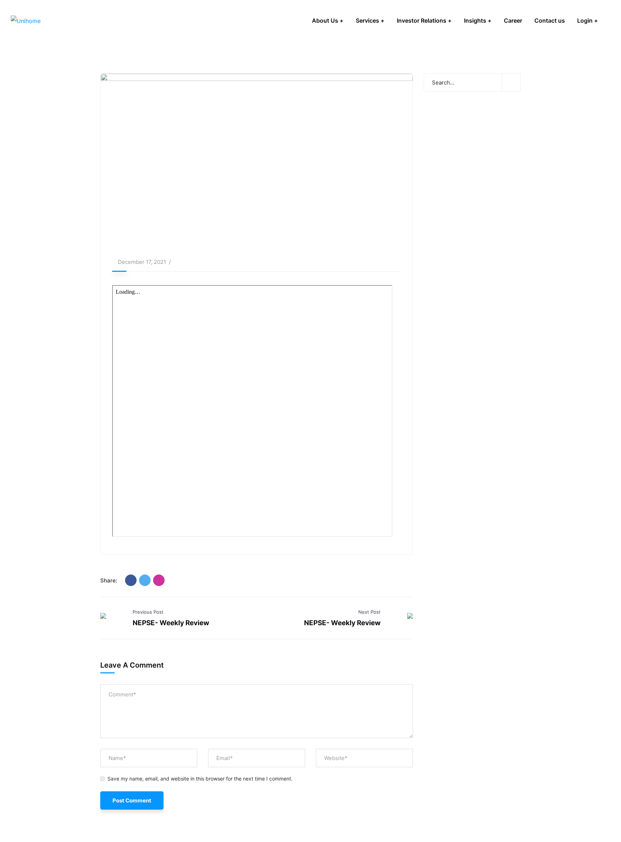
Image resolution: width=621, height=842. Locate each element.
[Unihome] (26, 20)
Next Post (369, 612)
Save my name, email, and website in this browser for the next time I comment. (200, 778)
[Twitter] (145, 580)
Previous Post (148, 612)
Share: (108, 580)
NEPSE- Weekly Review (171, 623)
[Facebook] (131, 580)
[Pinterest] (159, 580)
